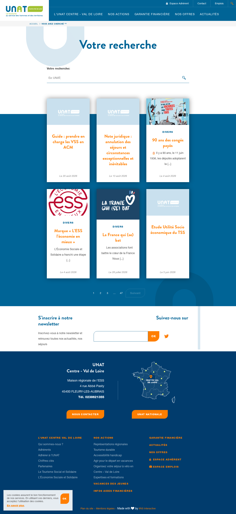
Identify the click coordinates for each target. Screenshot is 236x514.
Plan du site (87, 508)
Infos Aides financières (113, 491)
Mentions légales (105, 508)
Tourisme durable (104, 449)
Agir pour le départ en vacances (113, 460)
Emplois (219, 3)
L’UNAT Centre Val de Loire (60, 437)
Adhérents (44, 449)
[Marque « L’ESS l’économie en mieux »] (68, 202)
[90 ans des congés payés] (167, 111)
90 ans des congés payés (167, 142)
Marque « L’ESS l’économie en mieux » (68, 236)
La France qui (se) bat (118, 237)
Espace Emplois (166, 466)
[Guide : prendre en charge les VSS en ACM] (68, 111)
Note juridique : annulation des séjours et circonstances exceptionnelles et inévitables (118, 150)
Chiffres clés (46, 460)
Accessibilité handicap (108, 455)
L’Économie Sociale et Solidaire (58, 477)
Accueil (34, 24)
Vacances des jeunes (111, 483)
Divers (167, 132)
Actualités (209, 14)
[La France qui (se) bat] (118, 204)
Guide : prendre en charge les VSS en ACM (68, 142)
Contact (201, 3)
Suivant (135, 293)
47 (121, 293)
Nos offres (185, 14)
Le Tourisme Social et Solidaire (57, 471)
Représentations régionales (111, 444)
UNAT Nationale (149, 414)
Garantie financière (152, 14)
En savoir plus (15, 505)
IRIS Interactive (147, 508)
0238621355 (94, 397)
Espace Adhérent (179, 3)
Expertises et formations (109, 477)
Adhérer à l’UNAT (48, 455)
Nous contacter (85, 414)
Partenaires (45, 466)
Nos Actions (118, 14)
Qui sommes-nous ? (50, 444)
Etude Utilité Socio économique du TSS (167, 229)
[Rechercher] (184, 78)
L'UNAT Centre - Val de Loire (78, 14)
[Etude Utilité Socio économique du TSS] (167, 202)
